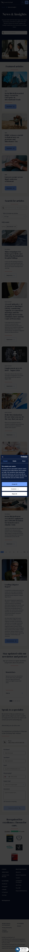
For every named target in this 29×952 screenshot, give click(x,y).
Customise (14, 489)
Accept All (14, 484)
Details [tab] (14, 461)
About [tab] (23, 461)
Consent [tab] (5, 461)
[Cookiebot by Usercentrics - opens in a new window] (20, 457)
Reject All (14, 493)
